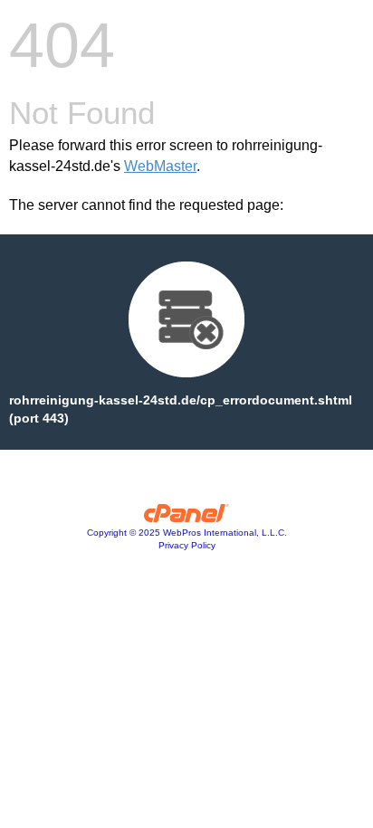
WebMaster (160, 166)
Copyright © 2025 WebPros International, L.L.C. (187, 533)
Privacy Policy (186, 545)
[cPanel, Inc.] (187, 517)
